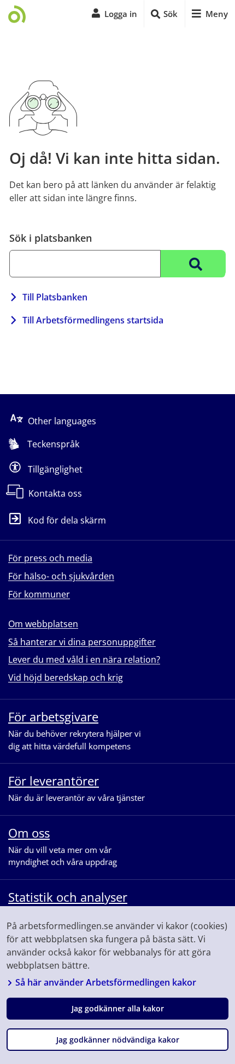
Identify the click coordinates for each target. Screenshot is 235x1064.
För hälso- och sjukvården (61, 576)
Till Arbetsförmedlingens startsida (92, 320)
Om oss (29, 832)
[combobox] (85, 263)
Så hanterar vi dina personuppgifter (82, 642)
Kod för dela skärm (67, 520)
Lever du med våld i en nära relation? (84, 659)
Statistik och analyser (67, 897)
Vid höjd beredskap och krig (65, 678)
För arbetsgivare (53, 716)
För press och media (50, 558)
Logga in (120, 13)
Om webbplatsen (43, 624)
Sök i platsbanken (50, 237)
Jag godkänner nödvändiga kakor (117, 1039)
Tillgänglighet (55, 469)
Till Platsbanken (54, 297)
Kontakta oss (55, 493)
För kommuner (39, 594)
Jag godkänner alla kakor (118, 1008)
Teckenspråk (53, 444)
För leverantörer (53, 780)
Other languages (62, 420)
